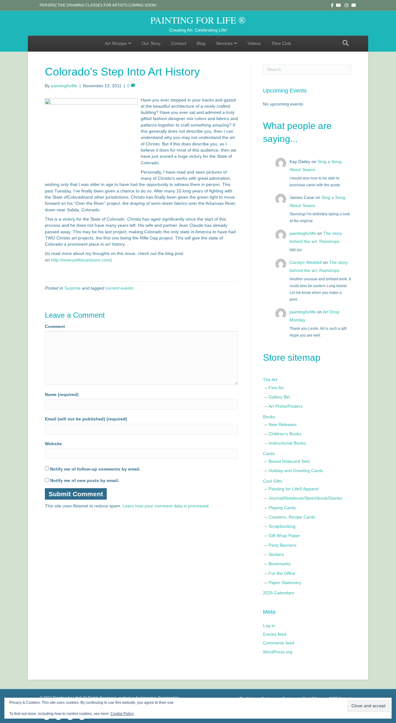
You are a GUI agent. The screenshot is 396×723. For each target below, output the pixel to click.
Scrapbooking (282, 526)
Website (53, 443)
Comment (55, 326)
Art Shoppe (116, 43)
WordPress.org (277, 651)
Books (269, 416)
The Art (270, 379)
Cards (269, 453)
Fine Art (276, 387)
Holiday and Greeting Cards (296, 470)
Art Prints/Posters (286, 406)
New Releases (283, 424)
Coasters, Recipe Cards (292, 516)
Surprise (72, 288)
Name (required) (62, 394)
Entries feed (274, 634)
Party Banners (282, 545)
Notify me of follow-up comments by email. (95, 469)
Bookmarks (280, 563)
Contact (178, 43)
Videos (254, 43)
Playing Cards (282, 507)
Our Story (151, 43)
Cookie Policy (122, 714)
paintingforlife (303, 233)
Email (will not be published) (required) (86, 418)
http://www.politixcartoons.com (80, 259)
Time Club (281, 43)
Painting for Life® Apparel (293, 488)
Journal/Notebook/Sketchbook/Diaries (305, 498)
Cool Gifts (272, 481)
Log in (269, 625)
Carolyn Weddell (306, 262)
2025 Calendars (278, 592)
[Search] (345, 43)
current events (119, 288)
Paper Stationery (285, 582)
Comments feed (278, 642)
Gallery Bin (279, 396)
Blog (201, 43)
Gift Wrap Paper (284, 535)
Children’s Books (285, 433)
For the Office (282, 573)
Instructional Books (287, 443)
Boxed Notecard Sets (289, 461)
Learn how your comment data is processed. (166, 505)
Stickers (276, 554)
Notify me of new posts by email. (84, 480)
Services (224, 43)
